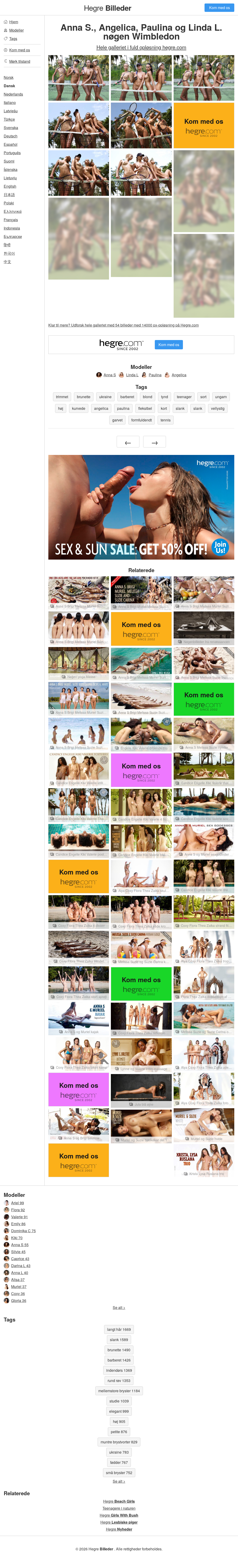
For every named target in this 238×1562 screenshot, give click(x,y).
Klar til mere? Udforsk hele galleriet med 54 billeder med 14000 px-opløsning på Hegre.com (123, 325)
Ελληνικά (13, 211)
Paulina (155, 374)
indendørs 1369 (119, 1370)
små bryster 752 (119, 1472)
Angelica (179, 374)
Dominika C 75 (23, 1230)
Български (13, 236)
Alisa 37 (18, 1279)
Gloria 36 (18, 1300)
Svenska (11, 127)
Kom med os (219, 7)
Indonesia (12, 228)
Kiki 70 (17, 1237)
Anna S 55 (20, 1244)
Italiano (10, 102)
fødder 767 (119, 1462)
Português (12, 152)
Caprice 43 (20, 1258)
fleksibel (145, 408)
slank (180, 408)
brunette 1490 (119, 1349)
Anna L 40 (19, 1272)
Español (10, 144)
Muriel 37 (18, 1286)
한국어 (9, 253)
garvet (117, 420)
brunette (83, 396)
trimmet (62, 396)
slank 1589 (119, 1339)
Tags (13, 38)
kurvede (78, 408)
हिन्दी (7, 244)
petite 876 (119, 1431)
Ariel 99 (17, 1202)
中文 (7, 261)
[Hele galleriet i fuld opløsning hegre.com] (204, 191)
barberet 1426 (119, 1360)
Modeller (16, 30)
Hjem (13, 21)
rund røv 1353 (119, 1380)
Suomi (9, 161)
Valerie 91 (19, 1216)
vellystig (218, 408)
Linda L (132, 374)
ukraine (105, 396)
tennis (166, 420)
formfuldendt (141, 420)
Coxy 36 (18, 1293)
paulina (123, 408)
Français (11, 219)
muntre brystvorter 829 (119, 1442)
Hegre (107, 7)
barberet (127, 396)
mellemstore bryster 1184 (119, 1390)
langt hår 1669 (119, 1329)
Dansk (9, 85)
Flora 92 (18, 1209)
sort (203, 396)
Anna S (110, 374)
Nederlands (13, 94)
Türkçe (9, 119)
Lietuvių (10, 177)
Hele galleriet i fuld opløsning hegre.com (141, 47)
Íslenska (10, 169)
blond (147, 396)
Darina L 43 (20, 1265)
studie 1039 (119, 1401)
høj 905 (119, 1421)
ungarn (221, 396)
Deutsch (10, 136)
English (10, 186)
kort (164, 408)
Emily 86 (18, 1223)
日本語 (9, 194)
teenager (184, 396)
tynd (164, 396)
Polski (9, 203)
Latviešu (11, 110)
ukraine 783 (119, 1452)
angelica (101, 408)
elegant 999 (119, 1411)
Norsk (8, 77)
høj (60, 408)
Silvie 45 (18, 1251)
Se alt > (119, 1307)
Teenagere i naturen (119, 1508)
